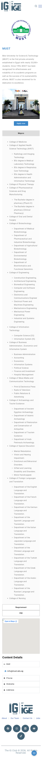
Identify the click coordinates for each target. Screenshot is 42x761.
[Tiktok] (21, 736)
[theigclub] (11, 6)
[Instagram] (16, 728)
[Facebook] (8, 728)
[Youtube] (34, 728)
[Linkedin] (25, 728)
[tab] (21, 133)
